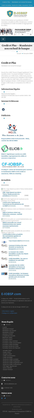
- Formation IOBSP (6, 339)
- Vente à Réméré (7, 368)
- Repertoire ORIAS (6, 337)
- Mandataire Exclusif (7, 329)
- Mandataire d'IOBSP (7, 332)
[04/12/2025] (12, 214)
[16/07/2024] (17, 267)
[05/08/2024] (18, 253)
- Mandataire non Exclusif (8, 330)
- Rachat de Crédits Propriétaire (11, 361)
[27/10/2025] (12, 225)
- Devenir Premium (7, 369)
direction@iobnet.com (10, 384)
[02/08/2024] (18, 260)
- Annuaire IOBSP (7, 354)
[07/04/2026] (12, 194)
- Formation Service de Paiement (10, 348)
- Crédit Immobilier (7, 357)
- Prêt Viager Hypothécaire (9, 366)
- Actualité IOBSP (7, 350)
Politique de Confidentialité (9, 313)
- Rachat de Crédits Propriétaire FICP (12, 362)
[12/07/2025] (13, 235)
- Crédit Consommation (8, 355)
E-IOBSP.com (11, 294)
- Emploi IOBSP (6, 352)
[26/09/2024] (18, 247)
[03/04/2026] (13, 204)
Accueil (19, 53)
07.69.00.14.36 (8, 388)
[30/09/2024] (19, 241)
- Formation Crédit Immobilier (9, 344)
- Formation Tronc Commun (9, 341)
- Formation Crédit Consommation (11, 343)
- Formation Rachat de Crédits (10, 346)
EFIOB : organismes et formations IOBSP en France (17, 412)
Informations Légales (8, 311)
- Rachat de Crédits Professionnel (11, 364)
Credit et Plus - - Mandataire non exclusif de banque (17, 2)
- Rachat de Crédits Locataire (10, 359)
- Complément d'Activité (8, 336)
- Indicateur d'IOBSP (7, 334)
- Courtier (4, 327)
